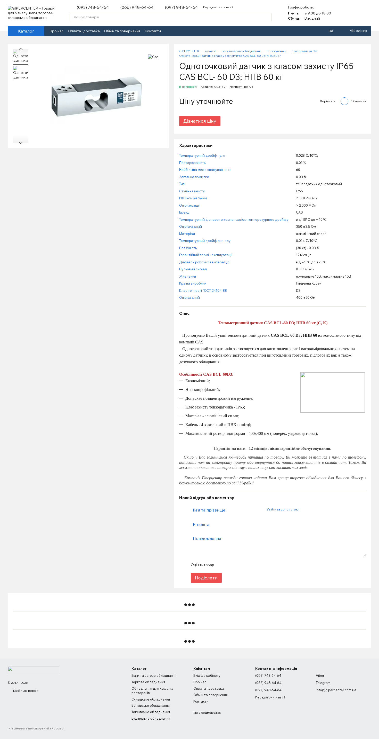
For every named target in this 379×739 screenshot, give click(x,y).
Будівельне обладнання (150, 718)
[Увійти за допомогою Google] (312, 509)
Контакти (153, 31)
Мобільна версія (25, 691)
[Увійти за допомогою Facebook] (304, 509)
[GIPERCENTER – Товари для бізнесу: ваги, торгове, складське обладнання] (33, 670)
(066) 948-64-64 (137, 7)
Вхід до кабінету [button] (206, 675)
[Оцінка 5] (255, 565)
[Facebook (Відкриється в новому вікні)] (168, 31)
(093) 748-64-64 (93, 7)
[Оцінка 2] (231, 565)
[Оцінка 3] (239, 565)
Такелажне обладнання (150, 712)
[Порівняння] (354, 13)
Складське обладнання (150, 699)
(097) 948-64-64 (181, 7)
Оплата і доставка (84, 31)
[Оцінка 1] (222, 565)
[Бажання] (367, 13)
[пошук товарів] (267, 17)
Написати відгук (241, 87)
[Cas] (153, 57)
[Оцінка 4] (247, 565)
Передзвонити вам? (218, 7)
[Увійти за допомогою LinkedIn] (320, 509)
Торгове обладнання (148, 682)
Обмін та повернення (122, 31)
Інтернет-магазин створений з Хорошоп (36, 728)
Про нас (57, 31)
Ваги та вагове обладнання (153, 675)
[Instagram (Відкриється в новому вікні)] (174, 31)
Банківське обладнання (150, 705)
